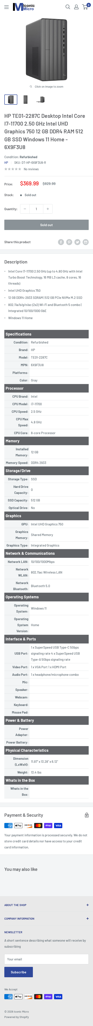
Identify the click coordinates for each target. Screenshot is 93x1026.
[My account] (76, 7)
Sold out (46, 225)
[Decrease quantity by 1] (24, 208)
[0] (85, 6)
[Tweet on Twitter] (77, 242)
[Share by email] (86, 242)
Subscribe (18, 972)
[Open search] (68, 7)
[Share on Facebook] (61, 242)
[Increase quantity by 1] (47, 208)
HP (6, 162)
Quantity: (11, 209)
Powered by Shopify (16, 1017)
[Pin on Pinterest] (69, 242)
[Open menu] (6, 7)
